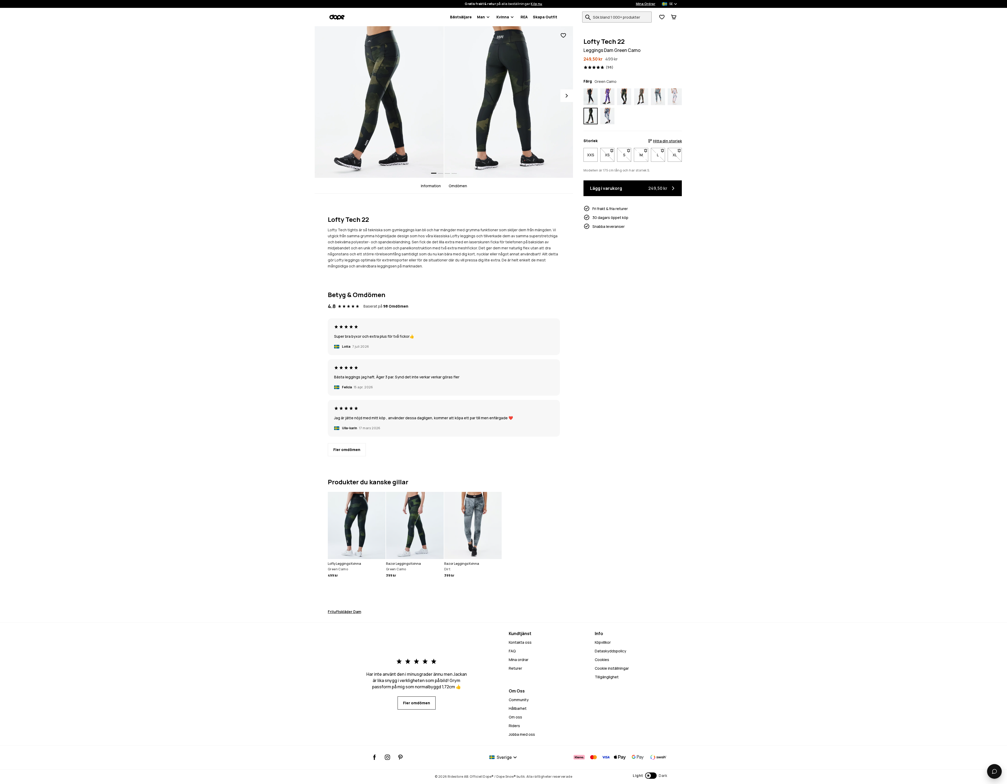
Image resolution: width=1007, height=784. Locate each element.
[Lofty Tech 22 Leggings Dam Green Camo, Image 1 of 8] (379, 102)
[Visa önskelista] (662, 17)
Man (481, 16)
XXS (590, 154)
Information (431, 185)
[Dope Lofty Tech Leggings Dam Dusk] (607, 96)
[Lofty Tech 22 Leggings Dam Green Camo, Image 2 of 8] (508, 102)
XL (677, 154)
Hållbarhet (518, 708)
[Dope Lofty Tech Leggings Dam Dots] (641, 96)
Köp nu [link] (536, 4)
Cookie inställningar (612, 668)
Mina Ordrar (645, 4)
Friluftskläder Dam (344, 611)
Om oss (515, 717)
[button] (650, 775)
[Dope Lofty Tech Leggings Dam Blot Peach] (675, 96)
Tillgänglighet (607, 676)
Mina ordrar (518, 659)
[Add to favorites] (563, 35)
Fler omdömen (346, 449)
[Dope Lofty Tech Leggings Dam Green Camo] (624, 96)
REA (524, 16)
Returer (515, 668)
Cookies (602, 659)
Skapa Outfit (545, 16)
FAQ (512, 650)
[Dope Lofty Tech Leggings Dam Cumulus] (607, 116)
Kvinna (502, 16)
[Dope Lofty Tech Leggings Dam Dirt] (658, 96)
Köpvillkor (603, 642)
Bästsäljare (461, 16)
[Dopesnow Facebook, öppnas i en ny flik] (374, 757)
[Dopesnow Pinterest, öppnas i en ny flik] (400, 757)
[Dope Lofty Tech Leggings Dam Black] (590, 96)
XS (609, 154)
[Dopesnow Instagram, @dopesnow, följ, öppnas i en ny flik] (387, 757)
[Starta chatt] (994, 771)
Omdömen (458, 185)
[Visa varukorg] (673, 17)
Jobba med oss (522, 734)
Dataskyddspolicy (610, 650)
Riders (514, 725)
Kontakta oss (520, 642)
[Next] (566, 95)
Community (519, 699)
